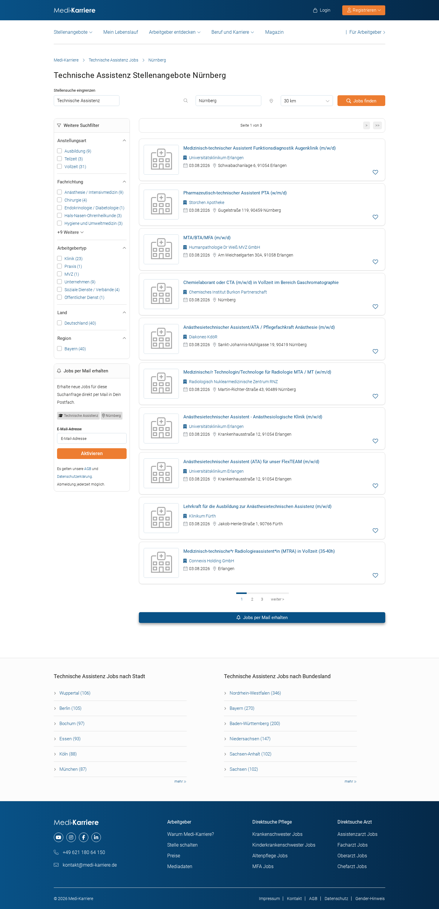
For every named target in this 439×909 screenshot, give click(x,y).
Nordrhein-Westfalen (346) (255, 693)
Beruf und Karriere (230, 32)
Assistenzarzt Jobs (357, 834)
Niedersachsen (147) (250, 738)
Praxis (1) (73, 266)
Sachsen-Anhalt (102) (250, 754)
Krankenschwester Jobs (277, 834)
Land (62, 312)
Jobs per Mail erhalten (265, 617)
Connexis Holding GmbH (211, 560)
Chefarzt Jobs (352, 866)
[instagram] (71, 837)
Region (64, 338)
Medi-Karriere (66, 60)
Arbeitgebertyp (71, 248)
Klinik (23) (74, 258)
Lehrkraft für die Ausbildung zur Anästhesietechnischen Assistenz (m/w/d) (257, 506)
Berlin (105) (70, 708)
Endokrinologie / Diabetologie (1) (95, 207)
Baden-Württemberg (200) (255, 723)
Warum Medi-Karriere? (190, 834)
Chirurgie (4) (76, 200)
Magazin (274, 32)
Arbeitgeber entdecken (172, 32)
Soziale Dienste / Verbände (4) (92, 289)
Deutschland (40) (80, 323)
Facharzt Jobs (352, 845)
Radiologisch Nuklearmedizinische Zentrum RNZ (233, 381)
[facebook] (83, 837)
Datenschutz (336, 898)
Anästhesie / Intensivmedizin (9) (94, 192)
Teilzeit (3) (74, 158)
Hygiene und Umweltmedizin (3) (94, 223)
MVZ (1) (72, 274)
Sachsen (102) (244, 769)
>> (377, 125)
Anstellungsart (71, 140)
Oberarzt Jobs (352, 856)
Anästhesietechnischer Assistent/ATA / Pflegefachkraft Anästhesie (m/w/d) (259, 327)
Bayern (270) (242, 708)
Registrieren (364, 10)
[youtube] (58, 837)
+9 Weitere (68, 232)
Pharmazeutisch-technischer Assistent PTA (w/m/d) (235, 193)
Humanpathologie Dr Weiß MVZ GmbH (224, 247)
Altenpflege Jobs (270, 856)
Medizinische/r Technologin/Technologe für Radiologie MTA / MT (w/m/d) (257, 372)
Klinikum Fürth (202, 516)
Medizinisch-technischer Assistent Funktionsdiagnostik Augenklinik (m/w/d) (259, 148)
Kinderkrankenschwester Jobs (283, 845)
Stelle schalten (182, 845)
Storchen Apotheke (206, 202)
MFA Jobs (263, 866)
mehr (179, 781)
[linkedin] (96, 837)
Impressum (269, 898)
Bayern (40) (75, 348)
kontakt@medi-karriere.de (89, 865)
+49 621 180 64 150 (83, 852)
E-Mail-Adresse (69, 429)
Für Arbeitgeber (365, 32)
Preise (173, 856)
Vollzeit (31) (75, 166)
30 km (290, 101)
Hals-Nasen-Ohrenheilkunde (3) (93, 215)
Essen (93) (70, 738)
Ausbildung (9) (78, 151)
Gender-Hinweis (370, 898)
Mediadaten (179, 866)
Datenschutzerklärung (74, 477)
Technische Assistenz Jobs (113, 60)
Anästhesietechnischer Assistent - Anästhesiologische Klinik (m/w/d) (252, 417)
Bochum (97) (72, 723)
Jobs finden (364, 101)
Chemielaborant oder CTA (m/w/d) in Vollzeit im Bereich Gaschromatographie (261, 282)
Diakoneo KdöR (202, 336)
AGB (87, 469)
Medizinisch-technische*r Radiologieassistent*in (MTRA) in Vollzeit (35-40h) (259, 551)
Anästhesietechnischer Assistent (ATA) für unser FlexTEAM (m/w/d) (251, 461)
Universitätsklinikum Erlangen (216, 157)
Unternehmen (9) (80, 282)
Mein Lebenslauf (120, 32)
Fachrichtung (70, 182)
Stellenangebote (71, 32)
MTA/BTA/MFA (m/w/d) (207, 237)
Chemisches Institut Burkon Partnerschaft (227, 292)
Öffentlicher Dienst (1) (85, 297)
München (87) (73, 769)
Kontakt (294, 898)
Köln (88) (68, 754)
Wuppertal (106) (74, 693)
